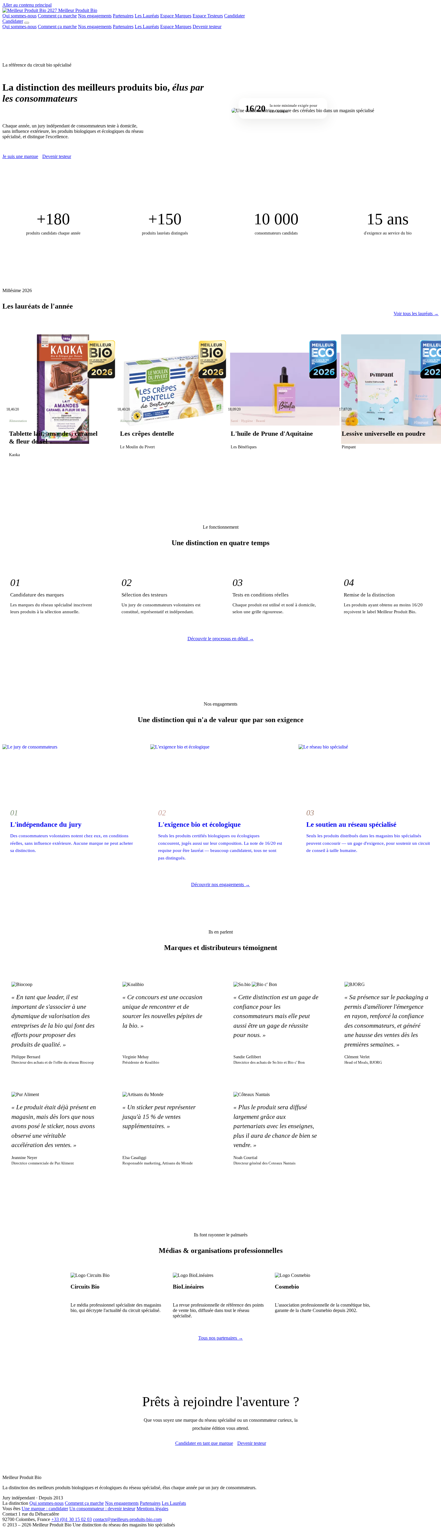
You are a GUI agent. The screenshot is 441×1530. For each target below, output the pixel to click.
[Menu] (26, 23)
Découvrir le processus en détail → (221, 638)
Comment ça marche (57, 15)
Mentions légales (152, 1508)
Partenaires (123, 15)
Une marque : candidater (45, 1508)
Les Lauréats (147, 15)
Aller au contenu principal (27, 4)
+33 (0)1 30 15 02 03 (71, 1519)
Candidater (234, 15)
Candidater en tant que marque (204, 1443)
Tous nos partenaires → (220, 1337)
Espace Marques (175, 15)
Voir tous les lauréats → (416, 313)
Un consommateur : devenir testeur (102, 1508)
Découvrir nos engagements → (220, 884)
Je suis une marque (20, 156)
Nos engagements (95, 15)
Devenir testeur (207, 26)
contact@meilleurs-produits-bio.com (127, 1519)
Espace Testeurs (208, 15)
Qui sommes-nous (19, 15)
